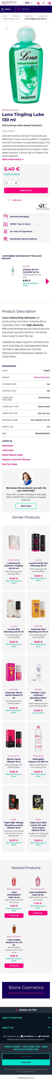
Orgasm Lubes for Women (16, 459)
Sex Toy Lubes (9, 464)
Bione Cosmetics (10, 110)
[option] (26, 276)
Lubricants (42, 16)
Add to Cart (26, 190)
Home (4, 16)
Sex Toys (16, 16)
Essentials (29, 16)
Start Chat (26, 506)
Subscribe (26, 1062)
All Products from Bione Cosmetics (26, 993)
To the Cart (14, 915)
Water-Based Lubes (11, 19)
